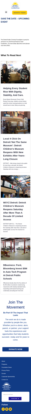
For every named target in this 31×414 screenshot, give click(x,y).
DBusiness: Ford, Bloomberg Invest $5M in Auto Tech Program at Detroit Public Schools (15, 272)
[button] (6, 12)
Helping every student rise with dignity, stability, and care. (15, 91)
